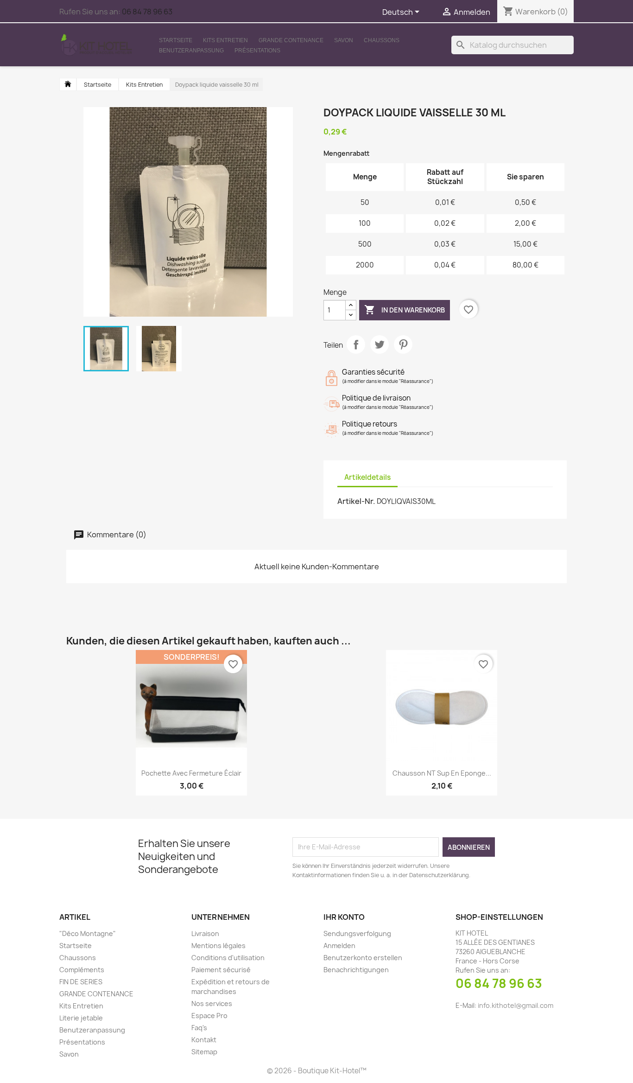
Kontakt (203, 1039)
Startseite (175, 40)
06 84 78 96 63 (147, 11)
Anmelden (339, 945)
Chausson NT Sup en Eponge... (441, 773)
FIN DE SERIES (80, 981)
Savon (343, 40)
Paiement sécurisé (221, 969)
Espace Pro (209, 1015)
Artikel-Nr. (356, 501)
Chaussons (381, 40)
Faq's (199, 1027)
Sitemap (204, 1051)
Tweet (379, 344)
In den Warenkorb (404, 309)
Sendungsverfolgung (357, 933)
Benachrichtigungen (356, 969)
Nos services (211, 1003)
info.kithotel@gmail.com (515, 1005)
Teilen (356, 344)
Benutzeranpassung (191, 50)
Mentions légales (218, 945)
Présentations (257, 50)
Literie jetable (81, 1017)
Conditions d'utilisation (228, 957)
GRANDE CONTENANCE (291, 40)
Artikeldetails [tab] (367, 477)
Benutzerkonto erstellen (362, 957)
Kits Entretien (225, 40)
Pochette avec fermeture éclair (191, 773)
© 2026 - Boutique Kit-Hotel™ (317, 1071)
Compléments (81, 969)
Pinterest (403, 344)
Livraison (205, 933)
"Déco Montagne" (87, 933)
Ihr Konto (344, 917)
